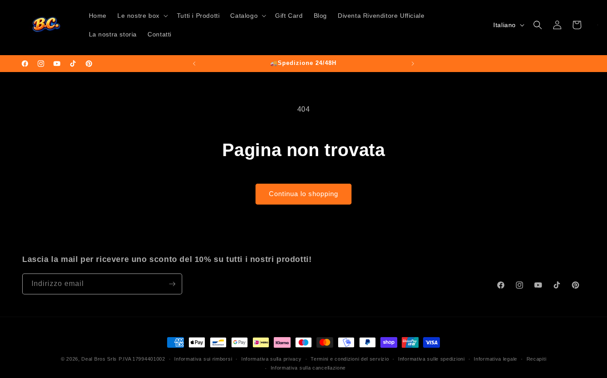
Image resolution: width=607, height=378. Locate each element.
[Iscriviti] (172, 283)
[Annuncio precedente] (194, 63)
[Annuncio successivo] (413, 63)
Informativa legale (495, 359)
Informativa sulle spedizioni (431, 359)
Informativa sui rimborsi (203, 359)
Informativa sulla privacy (271, 359)
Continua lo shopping (303, 193)
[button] (142, 15)
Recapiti (537, 359)
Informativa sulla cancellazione (308, 367)
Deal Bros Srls (99, 359)
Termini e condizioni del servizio (350, 359)
